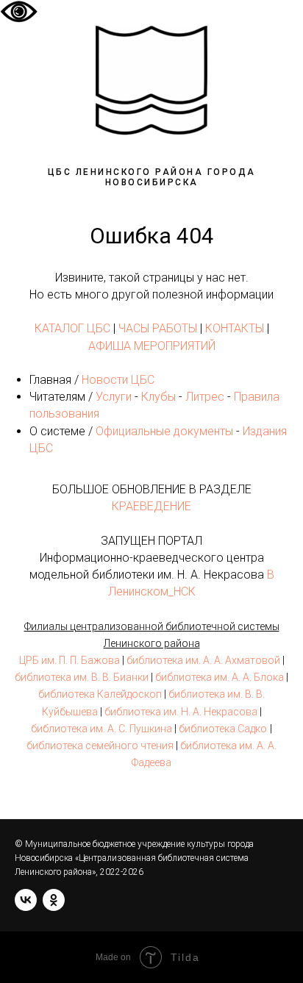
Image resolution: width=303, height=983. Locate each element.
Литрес (204, 397)
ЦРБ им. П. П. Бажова (69, 660)
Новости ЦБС (118, 380)
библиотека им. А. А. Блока (219, 677)
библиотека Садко (223, 728)
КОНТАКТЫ (234, 328)
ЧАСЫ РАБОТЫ (157, 328)
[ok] (54, 900)
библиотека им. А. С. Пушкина (101, 728)
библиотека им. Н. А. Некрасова (180, 712)
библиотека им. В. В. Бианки (82, 677)
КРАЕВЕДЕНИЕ (151, 506)
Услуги (114, 397)
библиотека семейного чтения (100, 745)
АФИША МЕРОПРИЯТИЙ (151, 346)
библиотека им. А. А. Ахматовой (203, 660)
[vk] (26, 900)
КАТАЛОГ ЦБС (72, 328)
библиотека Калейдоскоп (100, 694)
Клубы (158, 397)
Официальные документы (164, 431)
